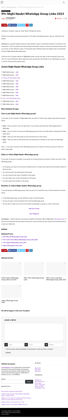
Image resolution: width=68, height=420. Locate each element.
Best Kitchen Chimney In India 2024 (11, 391)
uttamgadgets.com (7, 367)
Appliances (38, 380)
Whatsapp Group (11, 7)
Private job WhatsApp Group (11, 78)
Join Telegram (34, 214)
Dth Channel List (40, 381)
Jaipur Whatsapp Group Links (12, 245)
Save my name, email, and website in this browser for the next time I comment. (30, 349)
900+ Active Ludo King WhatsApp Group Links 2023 (56, 279)
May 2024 (37, 368)
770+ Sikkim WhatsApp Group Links (14, 242)
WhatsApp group (59, 219)
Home (3, 7)
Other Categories (40, 385)
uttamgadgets (10, 18)
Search (3, 379)
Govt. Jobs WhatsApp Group (11, 98)
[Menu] (2, 2)
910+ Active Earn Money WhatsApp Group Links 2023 (20, 240)
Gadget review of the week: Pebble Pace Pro (14, 404)
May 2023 (37, 369)
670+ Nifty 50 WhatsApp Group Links (15, 237)
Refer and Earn (39, 386)
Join (16, 72)
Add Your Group (34, 208)
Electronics (38, 383)
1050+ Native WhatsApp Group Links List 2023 (10, 279)
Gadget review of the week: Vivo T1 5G (12, 402)
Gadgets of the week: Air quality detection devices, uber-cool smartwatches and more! (16, 398)
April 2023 (38, 371)
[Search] (64, 2)
